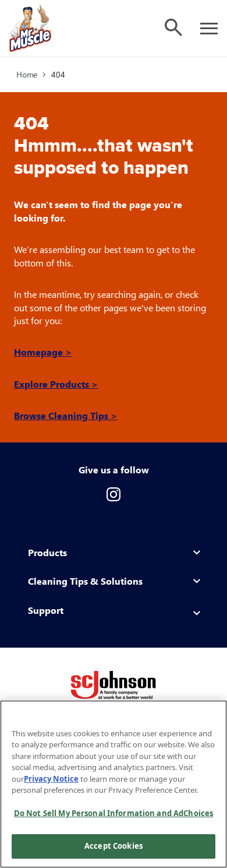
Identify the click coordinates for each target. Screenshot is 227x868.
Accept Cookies (113, 846)
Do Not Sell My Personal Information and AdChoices (113, 813)
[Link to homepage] (30, 28)
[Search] (173, 27)
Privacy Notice (51, 779)
